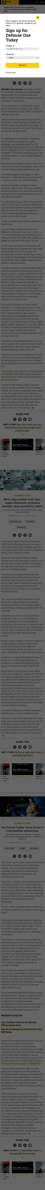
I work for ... (11, 54)
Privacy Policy (11, 72)
